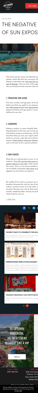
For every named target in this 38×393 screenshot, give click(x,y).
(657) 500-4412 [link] (12, 372)
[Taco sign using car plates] (20, 284)
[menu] (35, 6)
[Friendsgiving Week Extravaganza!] (20, 251)
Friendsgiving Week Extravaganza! (21, 262)
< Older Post (10, 199)
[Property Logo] (8, 2)
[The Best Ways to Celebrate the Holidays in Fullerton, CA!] (20, 221)
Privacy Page (18, 391)
